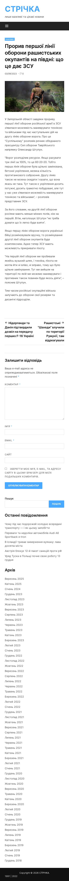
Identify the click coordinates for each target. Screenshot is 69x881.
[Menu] (6, 26)
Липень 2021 (13, 737)
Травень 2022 (13, 691)
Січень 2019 (12, 855)
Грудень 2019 (13, 819)
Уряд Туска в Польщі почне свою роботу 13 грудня (32, 557)
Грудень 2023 (13, 594)
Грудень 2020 (13, 773)
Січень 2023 (12, 650)
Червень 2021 (13, 742)
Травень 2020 (13, 794)
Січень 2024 (12, 589)
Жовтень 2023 (14, 604)
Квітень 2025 (13, 583)
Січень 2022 (12, 706)
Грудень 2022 (13, 655)
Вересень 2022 (14, 671)
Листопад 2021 (14, 717)
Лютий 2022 (12, 701)
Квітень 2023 (13, 635)
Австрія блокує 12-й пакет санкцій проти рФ (33, 550)
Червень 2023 (14, 624)
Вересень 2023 (14, 609)
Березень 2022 (14, 696)
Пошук (9, 498)
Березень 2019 (14, 845)
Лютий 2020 (12, 809)
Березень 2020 (14, 804)
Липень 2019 (13, 834)
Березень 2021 (14, 758)
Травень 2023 (13, 630)
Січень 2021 (12, 768)
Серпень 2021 (13, 732)
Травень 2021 (13, 747)
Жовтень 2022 (14, 665)
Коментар (13, 384)
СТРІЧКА (22, 9)
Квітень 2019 (13, 840)
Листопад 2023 (14, 599)
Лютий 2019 (12, 850)
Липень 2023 (13, 619)
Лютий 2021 (12, 763)
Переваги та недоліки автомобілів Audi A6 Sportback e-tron (32, 534)
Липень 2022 (13, 681)
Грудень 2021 (13, 712)
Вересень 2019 (14, 829)
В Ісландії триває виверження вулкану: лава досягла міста (33, 543)
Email (9, 440)
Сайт (8, 454)
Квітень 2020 (13, 799)
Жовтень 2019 (14, 824)
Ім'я (8, 426)
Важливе (10, 39)
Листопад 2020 (14, 778)
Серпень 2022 (14, 676)
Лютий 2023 (12, 645)
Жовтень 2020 (14, 783)
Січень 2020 (12, 814)
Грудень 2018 (13, 860)
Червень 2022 (14, 686)
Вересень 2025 (14, 578)
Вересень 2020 (14, 788)
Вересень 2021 (14, 727)
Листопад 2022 (14, 660)
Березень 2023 (14, 640)
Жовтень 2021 (14, 722)
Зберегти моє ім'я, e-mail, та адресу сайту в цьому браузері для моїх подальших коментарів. (33, 472)
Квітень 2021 (13, 753)
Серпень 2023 (14, 614)
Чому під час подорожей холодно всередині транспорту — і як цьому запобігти (33, 525)
